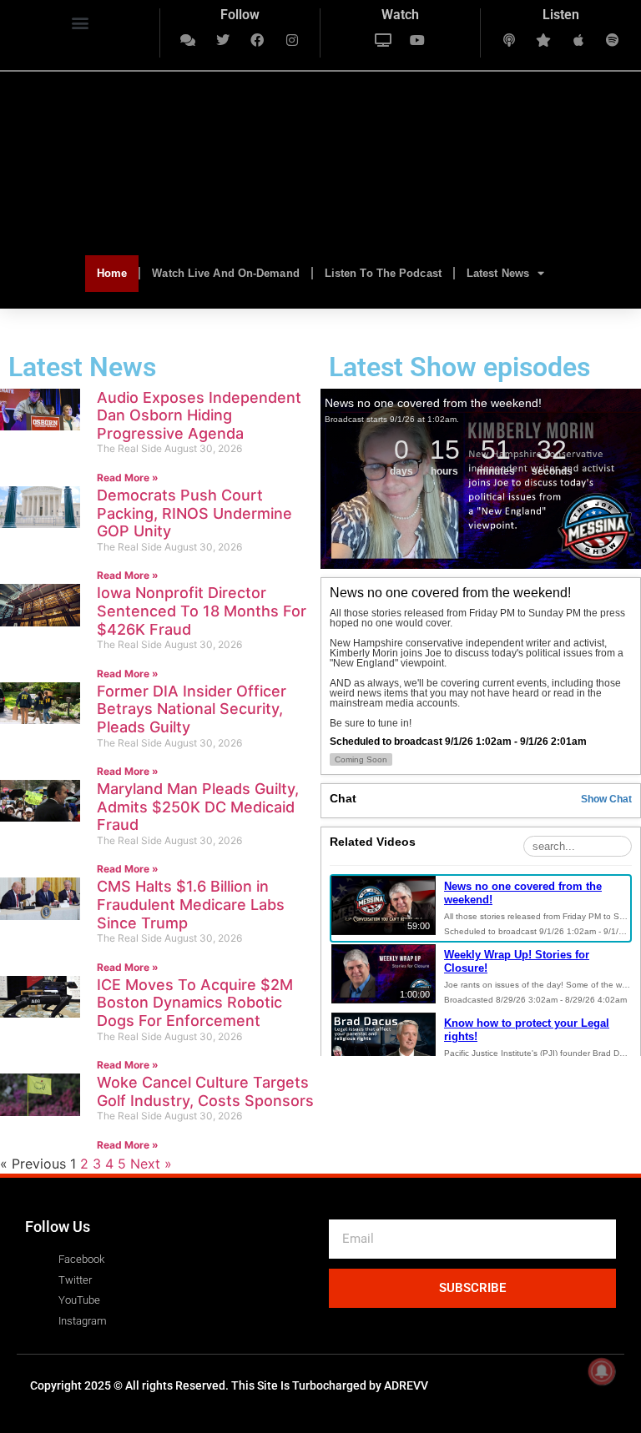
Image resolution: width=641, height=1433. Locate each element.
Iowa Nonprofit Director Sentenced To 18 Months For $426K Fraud (201, 610)
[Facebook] (257, 40)
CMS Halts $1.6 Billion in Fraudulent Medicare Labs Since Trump (191, 904)
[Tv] (383, 40)
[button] (79, 22)
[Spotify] (613, 40)
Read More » (128, 477)
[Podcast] (509, 40)
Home (112, 273)
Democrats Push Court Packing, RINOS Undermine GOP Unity (194, 513)
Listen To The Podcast (383, 273)
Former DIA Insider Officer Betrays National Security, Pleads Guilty (191, 709)
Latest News (498, 273)
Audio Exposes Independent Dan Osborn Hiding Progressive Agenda (199, 415)
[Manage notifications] (601, 1371)
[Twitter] (222, 40)
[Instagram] (292, 40)
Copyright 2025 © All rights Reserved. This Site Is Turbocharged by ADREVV (229, 1385)
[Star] (543, 40)
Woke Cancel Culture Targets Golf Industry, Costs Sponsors (205, 1091)
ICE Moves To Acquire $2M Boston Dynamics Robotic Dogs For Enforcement (195, 1002)
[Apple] (578, 40)
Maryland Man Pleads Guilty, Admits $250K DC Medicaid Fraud (198, 806)
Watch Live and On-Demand (225, 273)
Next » (151, 1163)
